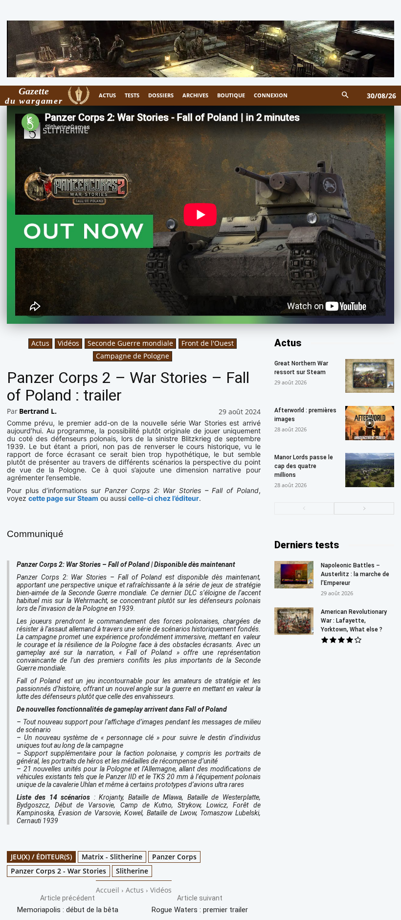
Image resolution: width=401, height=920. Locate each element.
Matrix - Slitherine (112, 856)
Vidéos (68, 343)
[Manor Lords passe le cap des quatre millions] (369, 470)
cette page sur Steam (63, 498)
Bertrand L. (38, 411)
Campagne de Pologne (132, 355)
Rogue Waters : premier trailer (200, 909)
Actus (40, 343)
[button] (345, 96)
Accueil (107, 890)
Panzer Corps (174, 856)
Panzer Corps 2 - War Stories (58, 870)
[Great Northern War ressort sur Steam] (369, 376)
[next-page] (364, 508)
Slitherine (132, 870)
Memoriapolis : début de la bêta (67, 909)
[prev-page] (304, 508)
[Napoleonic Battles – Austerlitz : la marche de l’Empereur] (293, 574)
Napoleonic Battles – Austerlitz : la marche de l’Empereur (355, 574)
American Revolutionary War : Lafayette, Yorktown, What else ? (354, 620)
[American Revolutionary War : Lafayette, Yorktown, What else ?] (293, 621)
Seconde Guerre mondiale (130, 343)
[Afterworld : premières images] (369, 423)
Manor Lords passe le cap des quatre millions (303, 466)
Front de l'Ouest (207, 343)
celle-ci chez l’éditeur (163, 498)
